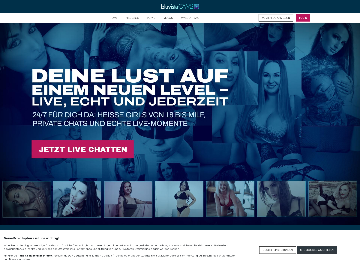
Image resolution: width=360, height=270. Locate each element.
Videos (168, 18)
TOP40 (151, 18)
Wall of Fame (190, 18)
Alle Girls (132, 18)
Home (113, 18)
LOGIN (303, 18)
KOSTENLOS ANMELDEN (276, 18)
